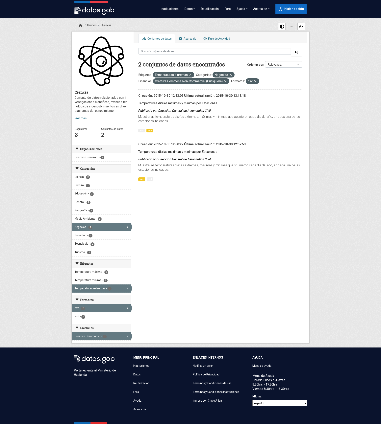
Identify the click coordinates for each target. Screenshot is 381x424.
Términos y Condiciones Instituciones (216, 391)
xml (141, 130)
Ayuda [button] (241, 9)
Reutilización (210, 9)
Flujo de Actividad (219, 38)
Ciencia (106, 25)
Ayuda (137, 400)
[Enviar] (296, 52)
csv (150, 130)
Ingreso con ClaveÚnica (207, 400)
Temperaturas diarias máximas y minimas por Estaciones (177, 103)
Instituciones (170, 9)
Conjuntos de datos (159, 38)
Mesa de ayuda (261, 365)
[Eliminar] (190, 75)
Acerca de (189, 38)
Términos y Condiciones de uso (212, 383)
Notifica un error (203, 365)
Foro (227, 9)
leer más (81, 118)
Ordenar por (255, 64)
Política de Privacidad (206, 374)
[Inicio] (80, 25)
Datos (137, 374)
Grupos (92, 25)
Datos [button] (188, 9)
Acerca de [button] (260, 9)
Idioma (257, 396)
